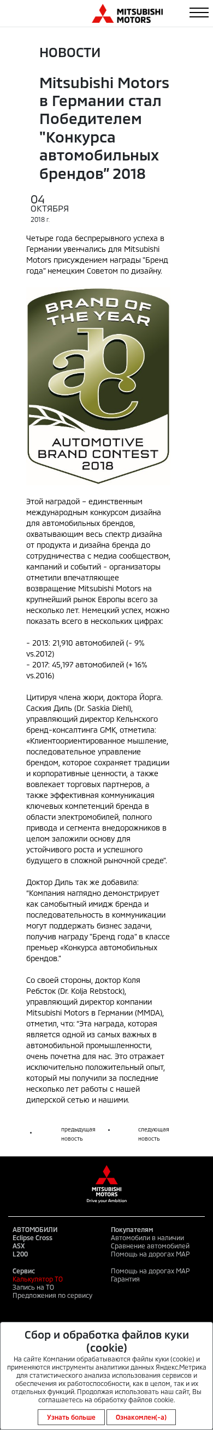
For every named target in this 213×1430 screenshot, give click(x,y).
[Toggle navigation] (199, 12)
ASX (19, 1245)
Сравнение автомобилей (150, 1245)
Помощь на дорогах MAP (150, 1254)
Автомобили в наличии (147, 1237)
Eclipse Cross (32, 1237)
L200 (20, 1254)
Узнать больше (71, 1417)
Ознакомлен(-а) (141, 1417)
